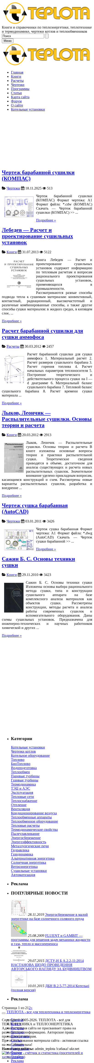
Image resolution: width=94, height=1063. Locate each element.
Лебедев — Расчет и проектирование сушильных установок (37, 236)
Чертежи (13, 188)
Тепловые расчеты (25, 825)
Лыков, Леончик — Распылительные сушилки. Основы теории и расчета (47, 419)
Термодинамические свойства (34, 829)
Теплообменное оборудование (34, 821)
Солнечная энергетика (28, 862)
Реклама (17, 1061)
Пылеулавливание (25, 834)
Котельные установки (28, 747)
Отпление (18, 805)
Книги (12, 252)
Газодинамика (22, 854)
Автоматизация (23, 875)
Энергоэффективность (28, 842)
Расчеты (13, 346)
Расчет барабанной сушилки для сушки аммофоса (42, 334)
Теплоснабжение (24, 801)
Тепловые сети (22, 797)
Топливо (17, 760)
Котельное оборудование (30, 755)
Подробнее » (46, 220)
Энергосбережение (26, 838)
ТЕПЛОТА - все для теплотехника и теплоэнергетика (48, 1012)
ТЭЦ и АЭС (20, 788)
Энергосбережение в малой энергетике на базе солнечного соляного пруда (49, 917)
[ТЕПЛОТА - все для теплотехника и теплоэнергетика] (47, 23)
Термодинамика (23, 784)
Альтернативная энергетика (33, 858)
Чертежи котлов (23, 751)
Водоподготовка (24, 768)
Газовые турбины (24, 780)
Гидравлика (20, 850)
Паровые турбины (25, 776)
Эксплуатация (22, 792)
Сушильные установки (29, 871)
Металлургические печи (30, 846)
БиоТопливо (20, 764)
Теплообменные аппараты (31, 817)
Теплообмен (20, 772)
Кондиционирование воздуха (34, 813)
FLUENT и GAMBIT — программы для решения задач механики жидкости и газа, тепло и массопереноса (50, 940)
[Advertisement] (47, 118)
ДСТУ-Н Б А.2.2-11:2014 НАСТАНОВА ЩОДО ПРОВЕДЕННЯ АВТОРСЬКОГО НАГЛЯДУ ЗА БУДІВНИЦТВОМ (51, 965)
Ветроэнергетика (24, 867)
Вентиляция (20, 809)
